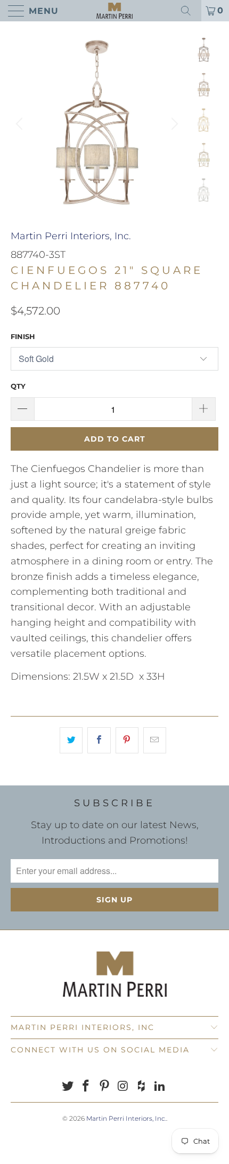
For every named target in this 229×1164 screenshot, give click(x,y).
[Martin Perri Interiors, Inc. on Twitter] (68, 1087)
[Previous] (20, 123)
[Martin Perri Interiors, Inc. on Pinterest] (105, 1087)
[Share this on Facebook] (98, 740)
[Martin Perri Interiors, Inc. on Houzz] (142, 1087)
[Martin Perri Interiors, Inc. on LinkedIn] (160, 1087)
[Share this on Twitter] (71, 740)
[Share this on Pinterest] (127, 740)
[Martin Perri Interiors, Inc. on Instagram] (124, 1087)
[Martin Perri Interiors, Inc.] (115, 10)
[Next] (173, 123)
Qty (18, 386)
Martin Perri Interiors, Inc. (71, 236)
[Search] (189, 10)
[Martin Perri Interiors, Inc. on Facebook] (86, 1087)
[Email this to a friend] (154, 740)
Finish (23, 336)
